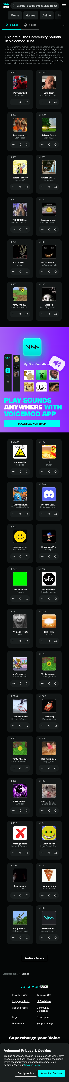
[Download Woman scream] (26, 641)
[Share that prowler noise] (20, 271)
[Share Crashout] (49, 314)
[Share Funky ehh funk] (20, 514)
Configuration (26, 1073)
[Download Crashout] (55, 314)
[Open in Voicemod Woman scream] (13, 641)
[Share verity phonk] (49, 852)
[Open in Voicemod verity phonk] (42, 852)
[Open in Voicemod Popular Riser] (42, 598)
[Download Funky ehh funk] (26, 514)
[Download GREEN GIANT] (55, 937)
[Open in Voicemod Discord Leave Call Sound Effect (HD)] (42, 514)
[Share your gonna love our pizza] (49, 895)
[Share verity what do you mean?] (20, 768)
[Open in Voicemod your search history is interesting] (13, 556)
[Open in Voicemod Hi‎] (42, 471)
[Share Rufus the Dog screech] (49, 271)
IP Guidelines (44, 1001)
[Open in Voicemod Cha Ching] (42, 725)
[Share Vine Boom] (49, 102)
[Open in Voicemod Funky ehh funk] (13, 514)
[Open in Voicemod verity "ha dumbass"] (13, 314)
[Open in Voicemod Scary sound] (13, 895)
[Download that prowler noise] (26, 271)
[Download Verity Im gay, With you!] (55, 683)
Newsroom (18, 1023)
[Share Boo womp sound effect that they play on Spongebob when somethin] (49, 768)
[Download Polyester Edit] (26, 102)
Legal (15, 1017)
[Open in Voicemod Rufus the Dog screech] (42, 271)
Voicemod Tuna (10, 974)
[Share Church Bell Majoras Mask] (49, 186)
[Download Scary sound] (26, 895)
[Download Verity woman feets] (26, 937)
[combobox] (63, 25)
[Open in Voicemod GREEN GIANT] (42, 937)
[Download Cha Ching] (55, 725)
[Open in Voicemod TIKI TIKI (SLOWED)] (13, 229)
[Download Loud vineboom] (26, 725)
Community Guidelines (43, 1009)
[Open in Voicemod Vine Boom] (42, 102)
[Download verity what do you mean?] (26, 768)
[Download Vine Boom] (55, 102)
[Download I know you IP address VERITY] (55, 556)
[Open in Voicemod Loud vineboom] (13, 725)
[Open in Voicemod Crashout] (42, 314)
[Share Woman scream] (20, 641)
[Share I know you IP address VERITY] (49, 556)
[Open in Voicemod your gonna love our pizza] (42, 895)
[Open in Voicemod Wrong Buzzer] (13, 852)
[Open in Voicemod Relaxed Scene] (42, 144)
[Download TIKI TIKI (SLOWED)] (26, 229)
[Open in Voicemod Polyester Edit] (13, 102)
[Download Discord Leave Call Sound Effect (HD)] (55, 514)
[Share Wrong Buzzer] (20, 852)
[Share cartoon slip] (20, 471)
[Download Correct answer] (26, 598)
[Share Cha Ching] (49, 725)
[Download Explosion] (55, 641)
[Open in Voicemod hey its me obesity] (42, 229)
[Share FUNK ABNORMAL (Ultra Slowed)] (20, 810)
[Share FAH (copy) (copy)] (49, 810)
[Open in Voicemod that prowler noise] (13, 271)
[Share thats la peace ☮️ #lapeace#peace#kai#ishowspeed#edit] (20, 144)
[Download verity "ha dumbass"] (26, 314)
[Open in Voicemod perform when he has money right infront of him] (13, 683)
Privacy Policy (19, 995)
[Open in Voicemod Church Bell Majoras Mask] (42, 186)
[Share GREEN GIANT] (49, 937)
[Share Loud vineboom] (20, 725)
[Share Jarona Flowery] (20, 186)
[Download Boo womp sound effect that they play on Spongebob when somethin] (55, 768)
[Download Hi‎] (55, 471)
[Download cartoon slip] (26, 471)
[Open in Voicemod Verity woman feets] (13, 937)
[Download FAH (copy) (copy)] (55, 810)
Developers (43, 1017)
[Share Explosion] (49, 641)
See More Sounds (34, 958)
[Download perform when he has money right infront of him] (26, 683)
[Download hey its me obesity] (55, 229)
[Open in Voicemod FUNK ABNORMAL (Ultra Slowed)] (13, 810)
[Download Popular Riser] (55, 598)
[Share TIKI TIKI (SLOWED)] (20, 229)
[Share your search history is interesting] (20, 556)
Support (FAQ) (45, 1023)
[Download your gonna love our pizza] (55, 895)
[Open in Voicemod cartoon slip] (13, 471)
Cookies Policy (32, 1065)
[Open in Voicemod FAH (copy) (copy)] (42, 810)
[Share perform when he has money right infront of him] (20, 683)
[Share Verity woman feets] (20, 937)
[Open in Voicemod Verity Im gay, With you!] (42, 683)
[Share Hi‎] (49, 471)
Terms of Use (44, 995)
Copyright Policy (21, 1001)
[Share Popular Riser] (49, 598)
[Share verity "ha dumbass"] (20, 314)
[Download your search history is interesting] (26, 556)
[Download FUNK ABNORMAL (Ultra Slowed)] (26, 810)
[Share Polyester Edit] (20, 102)
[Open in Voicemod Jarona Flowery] (13, 186)
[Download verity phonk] (55, 852)
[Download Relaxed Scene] (55, 144)
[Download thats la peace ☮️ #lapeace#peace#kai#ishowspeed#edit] (26, 144)
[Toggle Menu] (63, 5)
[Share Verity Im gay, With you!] (49, 683)
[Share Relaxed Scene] (49, 144)
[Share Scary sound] (20, 895)
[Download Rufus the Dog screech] (55, 271)
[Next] (61, 15)
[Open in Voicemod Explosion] (42, 641)
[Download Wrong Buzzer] (26, 852)
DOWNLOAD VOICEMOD (32, 423)
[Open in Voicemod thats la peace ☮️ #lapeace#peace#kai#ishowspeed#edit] (13, 144)
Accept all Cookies (51, 1073)
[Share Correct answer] (20, 598)
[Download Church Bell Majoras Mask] (55, 186)
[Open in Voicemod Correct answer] (13, 598)
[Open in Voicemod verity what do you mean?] (13, 768)
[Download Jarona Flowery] (26, 186)
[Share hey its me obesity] (49, 229)
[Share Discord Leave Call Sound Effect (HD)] (49, 514)
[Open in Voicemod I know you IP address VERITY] (42, 556)
